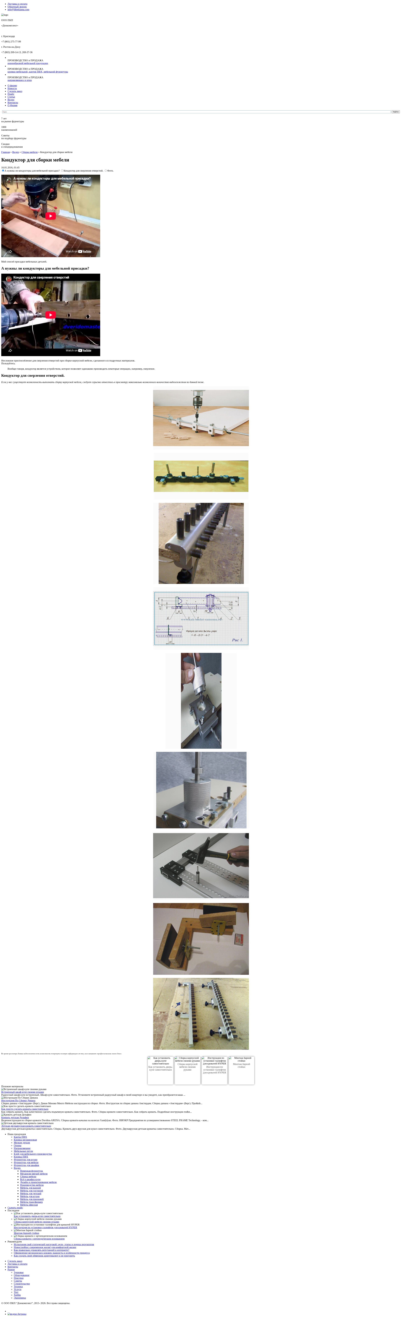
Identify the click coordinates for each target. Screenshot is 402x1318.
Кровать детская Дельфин (15, 1117)
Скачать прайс (15, 1207)
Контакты (13, 102)
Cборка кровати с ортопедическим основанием (39, 1238)
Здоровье (19, 1272)
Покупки (19, 1278)
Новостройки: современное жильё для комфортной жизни (45, 1247)
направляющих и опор (20, 80)
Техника (18, 1286)
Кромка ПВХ (21, 1156)
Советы (18, 1281)
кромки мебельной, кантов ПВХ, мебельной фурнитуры (38, 71)
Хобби (17, 1295)
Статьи (11, 97)
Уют (16, 1292)
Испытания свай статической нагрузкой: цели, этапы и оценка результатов (54, 1244)
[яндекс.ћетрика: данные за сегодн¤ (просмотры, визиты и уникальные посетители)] (17, 1314)
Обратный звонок (17, 6)
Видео (11, 99)
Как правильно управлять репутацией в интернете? (41, 1250)
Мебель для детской (30, 1193)
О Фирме (12, 105)
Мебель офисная (29, 1204)
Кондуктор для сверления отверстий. (84, 170)
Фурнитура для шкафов (26, 1165)
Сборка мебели (30, 152)
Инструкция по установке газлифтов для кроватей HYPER (214, 1070)
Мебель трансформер (31, 1202)
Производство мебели (32, 1185)
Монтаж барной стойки (241, 1065)
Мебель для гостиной (31, 1190)
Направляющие (22, 1148)
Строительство (22, 1283)
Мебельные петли (23, 1151)
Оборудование (21, 1275)
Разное (11, 1269)
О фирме (12, 85)
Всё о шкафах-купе (30, 1179)
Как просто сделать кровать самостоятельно (24, 1109)
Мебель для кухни (30, 1196)
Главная (5, 152)
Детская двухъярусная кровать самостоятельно (26, 1126)
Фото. (110, 170)
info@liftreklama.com (18, 9)
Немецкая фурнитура (31, 1171)
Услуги (17, 1289)
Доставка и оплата (17, 4)
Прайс (11, 94)
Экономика (20, 1297)
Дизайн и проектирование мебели (38, 1182)
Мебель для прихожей (32, 1199)
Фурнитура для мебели (26, 1162)
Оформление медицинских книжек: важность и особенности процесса (52, 1253)
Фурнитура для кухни (25, 1159)
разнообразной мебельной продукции (28, 63)
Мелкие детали (22, 1142)
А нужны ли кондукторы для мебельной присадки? (32, 170)
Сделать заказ (15, 91)
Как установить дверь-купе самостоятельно (160, 1068)
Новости (12, 88)
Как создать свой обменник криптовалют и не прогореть (44, 1255)
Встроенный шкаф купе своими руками (22, 1092)
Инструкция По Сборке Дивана (18, 1100)
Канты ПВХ (20, 1137)
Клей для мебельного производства (33, 1154)
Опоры (17, 1145)
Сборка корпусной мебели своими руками (188, 1067)
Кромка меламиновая (25, 1139)
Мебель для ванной (30, 1188)
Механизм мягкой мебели (34, 1173)
